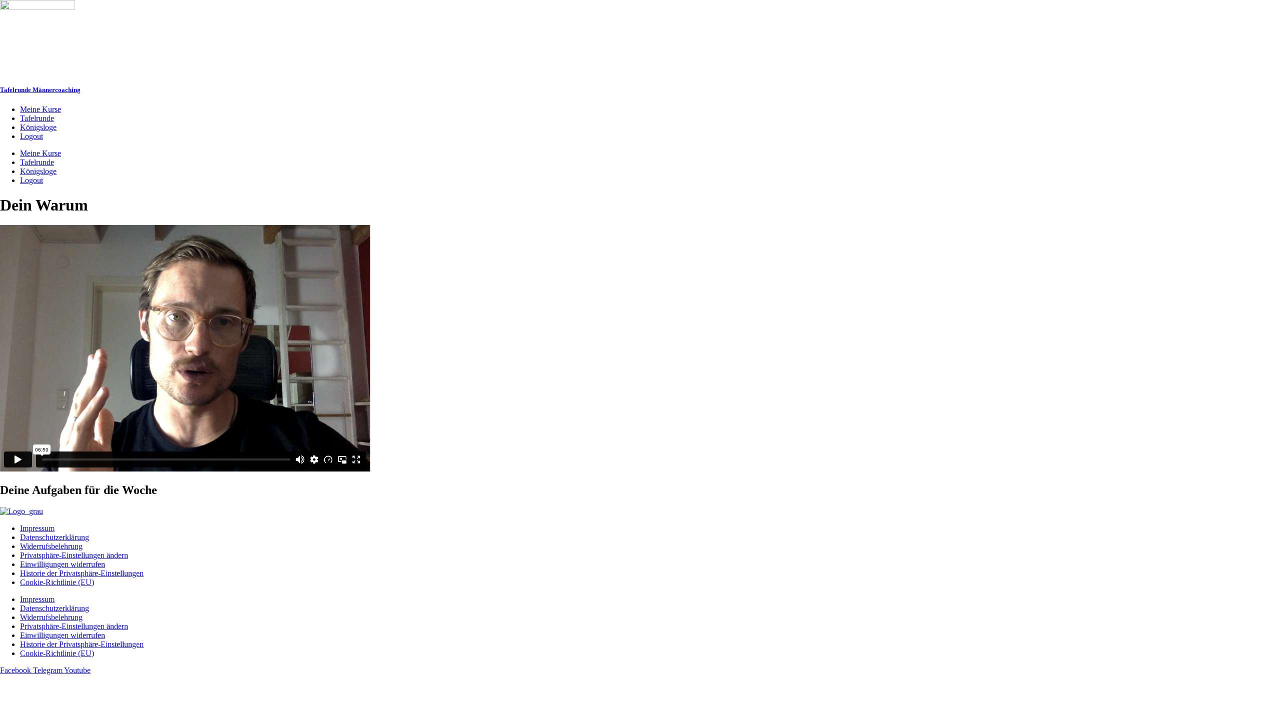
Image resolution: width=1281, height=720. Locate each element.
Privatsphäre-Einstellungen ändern (74, 555)
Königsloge (38, 127)
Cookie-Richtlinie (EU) (57, 582)
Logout (31, 136)
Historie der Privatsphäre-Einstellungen (82, 573)
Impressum (37, 528)
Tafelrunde (37, 118)
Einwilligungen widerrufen (62, 564)
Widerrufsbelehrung (51, 546)
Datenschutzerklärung (54, 537)
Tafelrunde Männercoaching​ (40, 90)
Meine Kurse (40, 109)
